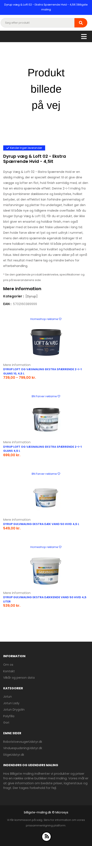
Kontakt (9, 671)
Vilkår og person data (19, 677)
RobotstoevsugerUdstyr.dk (22, 742)
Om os (8, 664)
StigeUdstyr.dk (13, 755)
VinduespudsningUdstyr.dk (22, 748)
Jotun (7, 696)
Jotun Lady (11, 703)
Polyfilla (8, 716)
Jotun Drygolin (14, 709)
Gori (6, 722)
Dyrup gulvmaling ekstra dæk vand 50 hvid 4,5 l (41, 524)
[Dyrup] (31, 296)
